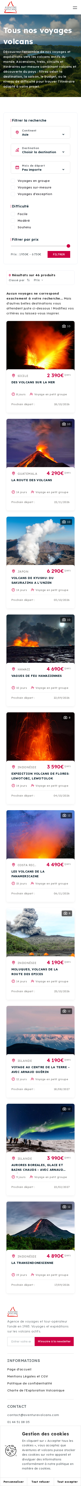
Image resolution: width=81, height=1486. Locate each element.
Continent (29, 130)
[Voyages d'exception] (13, 194)
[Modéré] (13, 221)
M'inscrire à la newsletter (54, 1341)
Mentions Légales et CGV (27, 1376)
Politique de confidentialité (29, 1383)
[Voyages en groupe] (13, 181)
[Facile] (13, 214)
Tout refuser (40, 1481)
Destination (30, 148)
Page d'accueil (19, 1369)
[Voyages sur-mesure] (13, 187)
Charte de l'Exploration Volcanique (35, 1390)
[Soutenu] (13, 227)
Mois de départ (33, 165)
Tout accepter (67, 1481)
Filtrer (59, 254)
